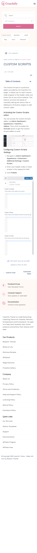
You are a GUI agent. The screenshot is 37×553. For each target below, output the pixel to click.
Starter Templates (9, 426)
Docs (10, 59)
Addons (16, 59)
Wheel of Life (8, 347)
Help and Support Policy (12, 394)
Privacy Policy (8, 384)
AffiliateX (6, 357)
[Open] (34, 4)
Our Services (7, 421)
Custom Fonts (10, 272)
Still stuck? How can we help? (20, 261)
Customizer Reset (27, 273)
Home (5, 59)
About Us (6, 379)
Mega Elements (8, 363)
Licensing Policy (9, 400)
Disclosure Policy (9, 410)
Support (6, 432)
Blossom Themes (9, 342)
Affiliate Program (9, 442)
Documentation (8, 437)
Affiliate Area (8, 447)
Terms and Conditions (11, 389)
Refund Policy (8, 405)
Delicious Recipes (9, 352)
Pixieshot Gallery (9, 368)
